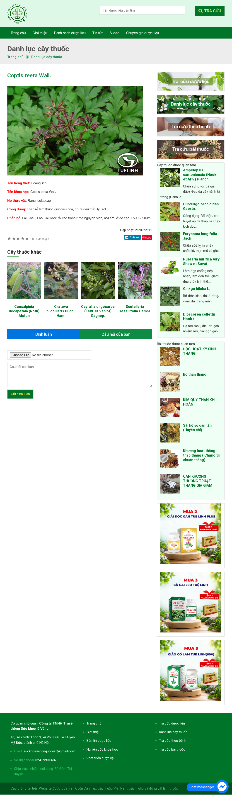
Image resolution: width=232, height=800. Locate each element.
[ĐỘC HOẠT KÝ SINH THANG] (170, 357)
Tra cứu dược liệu (20, 13)
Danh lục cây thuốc (46, 57)
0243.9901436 (45, 760)
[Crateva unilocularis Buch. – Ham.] (61, 301)
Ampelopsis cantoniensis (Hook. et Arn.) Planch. (200, 174)
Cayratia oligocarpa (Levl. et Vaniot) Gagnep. (98, 311)
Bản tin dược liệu (99, 741)
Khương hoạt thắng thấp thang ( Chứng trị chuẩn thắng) (201, 455)
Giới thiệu (93, 732)
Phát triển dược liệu (101, 758)
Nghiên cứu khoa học (102, 749)
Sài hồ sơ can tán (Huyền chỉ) (197, 427)
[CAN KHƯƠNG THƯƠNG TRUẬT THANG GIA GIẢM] (170, 484)
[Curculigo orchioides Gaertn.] (170, 212)
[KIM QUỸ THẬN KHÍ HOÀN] (170, 408)
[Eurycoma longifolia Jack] (170, 242)
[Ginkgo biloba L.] (170, 297)
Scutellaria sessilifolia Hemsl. (135, 308)
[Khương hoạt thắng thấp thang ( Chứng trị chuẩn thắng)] (170, 459)
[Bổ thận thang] (170, 382)
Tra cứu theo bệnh (172, 741)
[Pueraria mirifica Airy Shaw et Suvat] (170, 267)
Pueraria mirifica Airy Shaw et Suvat (201, 261)
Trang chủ (94, 723)
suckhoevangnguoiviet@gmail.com (49, 751)
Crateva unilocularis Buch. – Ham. (60, 311)
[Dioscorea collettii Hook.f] (170, 322)
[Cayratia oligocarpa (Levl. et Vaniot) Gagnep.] (98, 301)
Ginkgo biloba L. (196, 289)
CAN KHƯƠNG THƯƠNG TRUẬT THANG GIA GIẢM (197, 481)
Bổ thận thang (194, 374)
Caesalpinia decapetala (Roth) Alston (24, 311)
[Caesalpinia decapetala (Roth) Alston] (24, 301)
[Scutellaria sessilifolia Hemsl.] (135, 301)
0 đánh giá (39, 239)
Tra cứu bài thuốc (172, 749)
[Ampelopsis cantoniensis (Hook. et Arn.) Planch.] (170, 178)
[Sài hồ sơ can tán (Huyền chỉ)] (170, 433)
